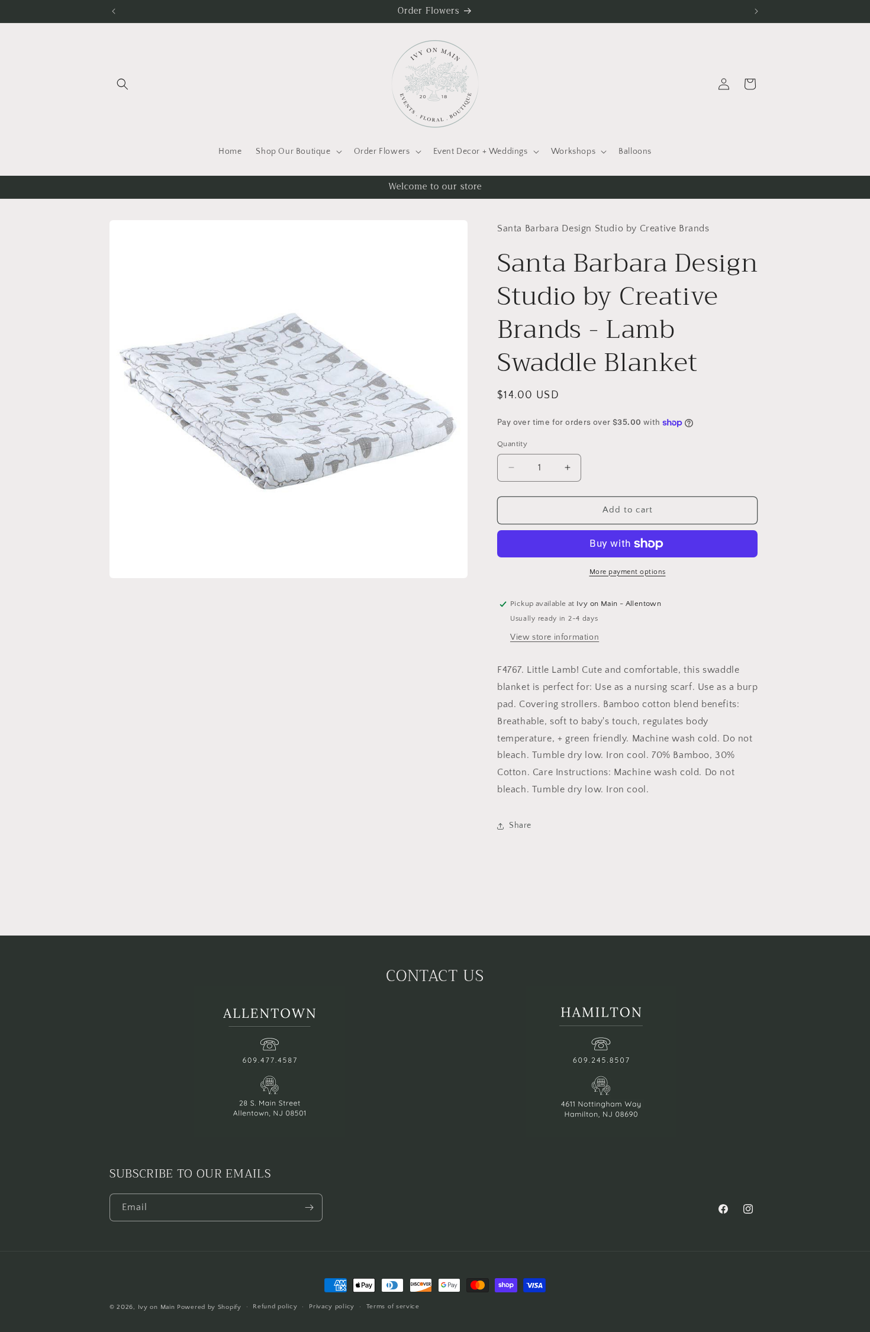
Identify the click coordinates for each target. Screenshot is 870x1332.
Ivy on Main (156, 1307)
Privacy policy (332, 1306)
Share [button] (520, 825)
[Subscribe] (309, 1207)
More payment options (627, 572)
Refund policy (275, 1306)
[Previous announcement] (114, 11)
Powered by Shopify (209, 1307)
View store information (554, 637)
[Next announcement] (756, 11)
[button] (122, 84)
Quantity (512, 444)
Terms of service (393, 1306)
